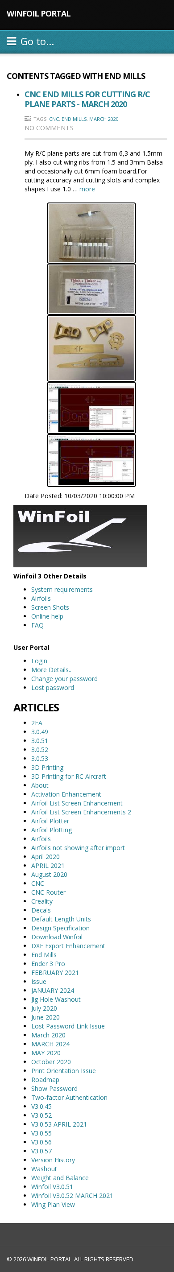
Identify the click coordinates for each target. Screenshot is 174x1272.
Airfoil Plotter (50, 821)
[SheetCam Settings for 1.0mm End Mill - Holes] (91, 407)
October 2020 (51, 1061)
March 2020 (104, 119)
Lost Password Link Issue (68, 1026)
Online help (47, 616)
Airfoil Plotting (51, 830)
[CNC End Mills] (91, 232)
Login (39, 661)
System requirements (62, 589)
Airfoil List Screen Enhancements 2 (81, 812)
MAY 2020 (46, 1053)
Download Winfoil (57, 937)
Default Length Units (61, 919)
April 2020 (45, 856)
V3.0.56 (41, 1142)
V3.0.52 (41, 1115)
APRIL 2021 (48, 865)
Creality (42, 901)
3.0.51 (39, 740)
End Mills (74, 119)
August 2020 (49, 874)
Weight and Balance (60, 1177)
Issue (38, 981)
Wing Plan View (53, 1204)
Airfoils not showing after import (78, 847)
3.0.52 (39, 749)
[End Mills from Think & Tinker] (91, 289)
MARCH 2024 (50, 1044)
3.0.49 (39, 731)
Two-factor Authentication (69, 1097)
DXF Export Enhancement (68, 946)
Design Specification (60, 928)
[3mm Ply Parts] (91, 347)
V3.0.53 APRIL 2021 (59, 1124)
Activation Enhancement (66, 794)
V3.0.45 (41, 1106)
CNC (54, 119)
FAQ (37, 625)
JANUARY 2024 (52, 990)
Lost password (52, 687)
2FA (36, 723)
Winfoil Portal (38, 13)
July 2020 (44, 1008)
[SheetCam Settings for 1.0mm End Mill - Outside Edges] (91, 460)
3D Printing (47, 767)
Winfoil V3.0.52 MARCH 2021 (72, 1195)
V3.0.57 (41, 1151)
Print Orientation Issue (63, 1070)
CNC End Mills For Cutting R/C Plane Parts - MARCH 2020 (87, 99)
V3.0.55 (41, 1133)
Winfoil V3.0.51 (52, 1186)
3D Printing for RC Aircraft (68, 776)
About (40, 785)
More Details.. (51, 669)
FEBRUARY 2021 (55, 972)
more (87, 189)
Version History (53, 1160)
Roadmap (45, 1079)
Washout (44, 1169)
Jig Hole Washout (56, 999)
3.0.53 (39, 758)
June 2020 (45, 1017)
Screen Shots (50, 607)
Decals (41, 910)
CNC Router (48, 892)
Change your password (64, 678)
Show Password (54, 1088)
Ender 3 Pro (48, 963)
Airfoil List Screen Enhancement (77, 803)
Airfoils (41, 598)
